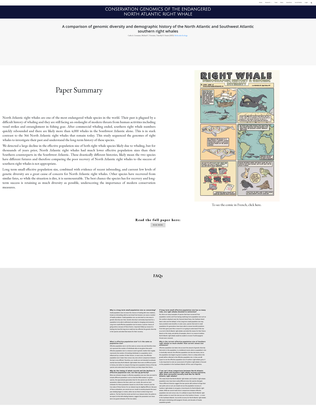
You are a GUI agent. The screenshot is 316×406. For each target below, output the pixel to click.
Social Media (298, 2)
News (281, 2)
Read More (158, 225)
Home (260, 2)
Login (306, 2)
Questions (289, 2)
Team (276, 2)
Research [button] (267, 2)
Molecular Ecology (180, 35)
